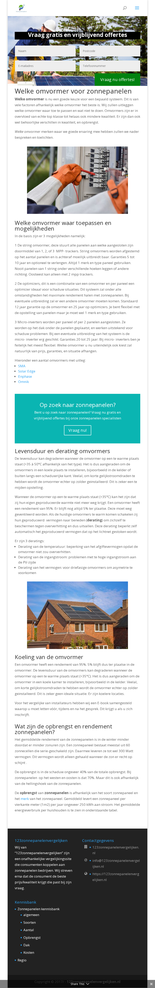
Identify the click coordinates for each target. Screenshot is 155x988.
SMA (21, 366)
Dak (26, 945)
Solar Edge (26, 371)
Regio (22, 960)
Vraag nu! (77, 430)
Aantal (28, 930)
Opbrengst (32, 937)
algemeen (31, 914)
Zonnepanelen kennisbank (39, 909)
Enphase (25, 376)
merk (25, 798)
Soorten (29, 922)
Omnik (23, 381)
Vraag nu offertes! (117, 79)
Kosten (28, 952)
